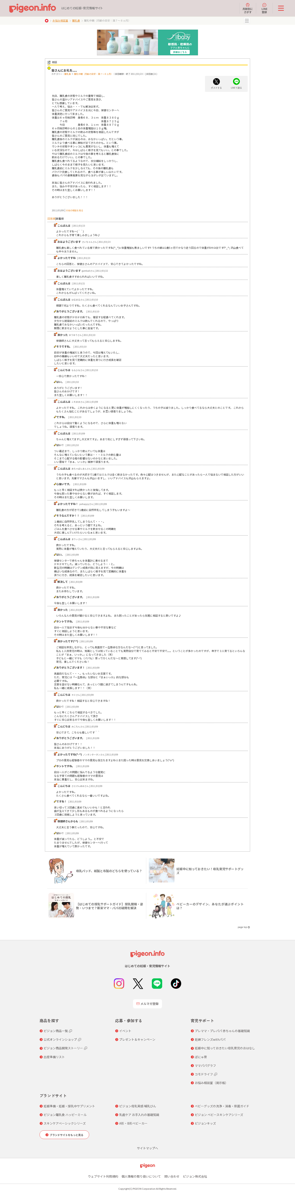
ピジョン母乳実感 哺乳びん (137, 1106)
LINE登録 (264, 10)
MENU (247, 20)
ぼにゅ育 (201, 1057)
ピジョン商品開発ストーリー (63, 1048)
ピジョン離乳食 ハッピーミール (65, 1114)
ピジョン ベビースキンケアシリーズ (219, 1114)
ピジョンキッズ (205, 1123)
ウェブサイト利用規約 (103, 1176)
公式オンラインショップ (60, 1039)
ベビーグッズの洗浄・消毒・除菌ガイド (222, 1106)
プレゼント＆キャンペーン (137, 1039)
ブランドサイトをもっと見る (66, 1135)
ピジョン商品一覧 (56, 1031)
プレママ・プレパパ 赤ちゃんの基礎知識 (222, 1031)
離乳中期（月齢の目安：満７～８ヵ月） (93, 73)
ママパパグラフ (205, 1065)
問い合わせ (171, 1176)
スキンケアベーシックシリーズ (65, 1123)
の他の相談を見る (74, 210)
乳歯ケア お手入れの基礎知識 (139, 1114)
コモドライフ (204, 1074)
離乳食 (76, 20)
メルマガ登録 (149, 1003)
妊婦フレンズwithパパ (210, 1039)
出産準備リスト (54, 1057)
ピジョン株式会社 (195, 1176)
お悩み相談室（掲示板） (211, 1083)
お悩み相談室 (60, 20)
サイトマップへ (147, 1148)
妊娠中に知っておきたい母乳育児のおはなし (225, 1048)
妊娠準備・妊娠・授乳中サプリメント (69, 1106)
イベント (125, 1031)
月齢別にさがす (248, 10)
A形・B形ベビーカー (133, 1123)
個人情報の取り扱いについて (141, 1176)
